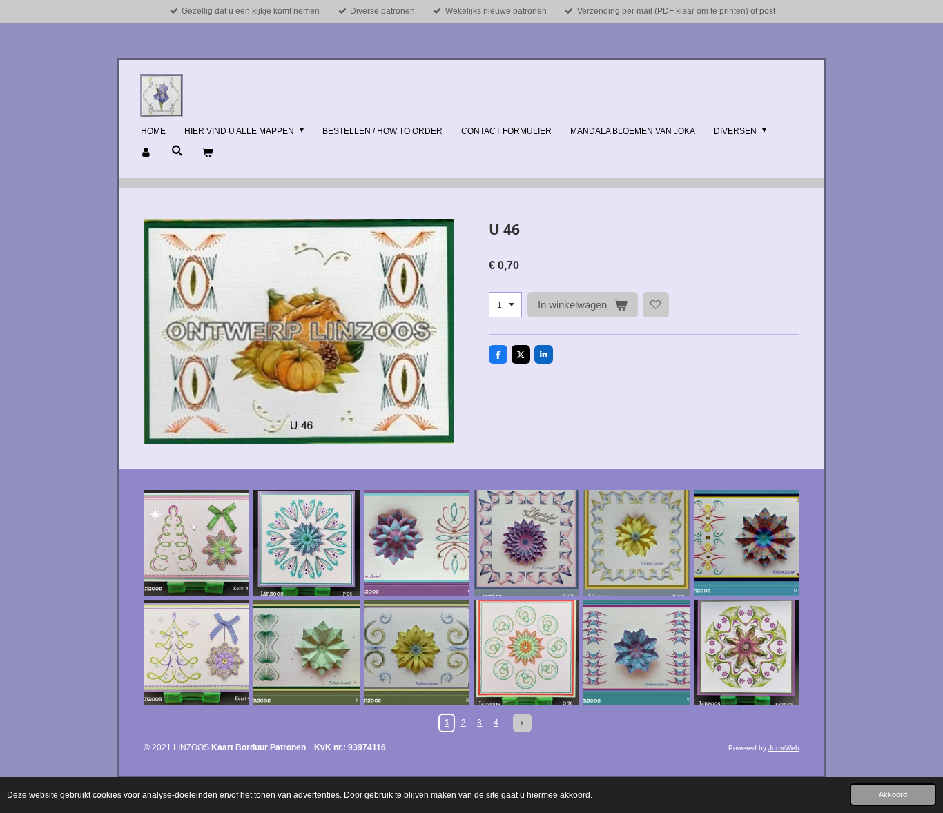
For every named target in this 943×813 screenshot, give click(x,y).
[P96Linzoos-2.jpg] (306, 543)
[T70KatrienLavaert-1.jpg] (636, 652)
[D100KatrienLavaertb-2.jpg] (526, 543)
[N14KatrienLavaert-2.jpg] (306, 652)
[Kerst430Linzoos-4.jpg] (196, 652)
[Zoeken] (177, 150)
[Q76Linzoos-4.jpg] (526, 652)
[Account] (146, 153)
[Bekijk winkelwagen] (207, 153)
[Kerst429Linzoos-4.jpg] (196, 543)
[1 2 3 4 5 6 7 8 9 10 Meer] (505, 305)
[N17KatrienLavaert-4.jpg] (416, 652)
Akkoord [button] (893, 794)
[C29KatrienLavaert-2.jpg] (416, 543)
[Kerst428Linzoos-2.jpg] (746, 652)
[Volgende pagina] (522, 723)
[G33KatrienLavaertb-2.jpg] (746, 543)
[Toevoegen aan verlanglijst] (656, 305)
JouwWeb (783, 748)
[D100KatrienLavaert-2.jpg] (636, 543)
